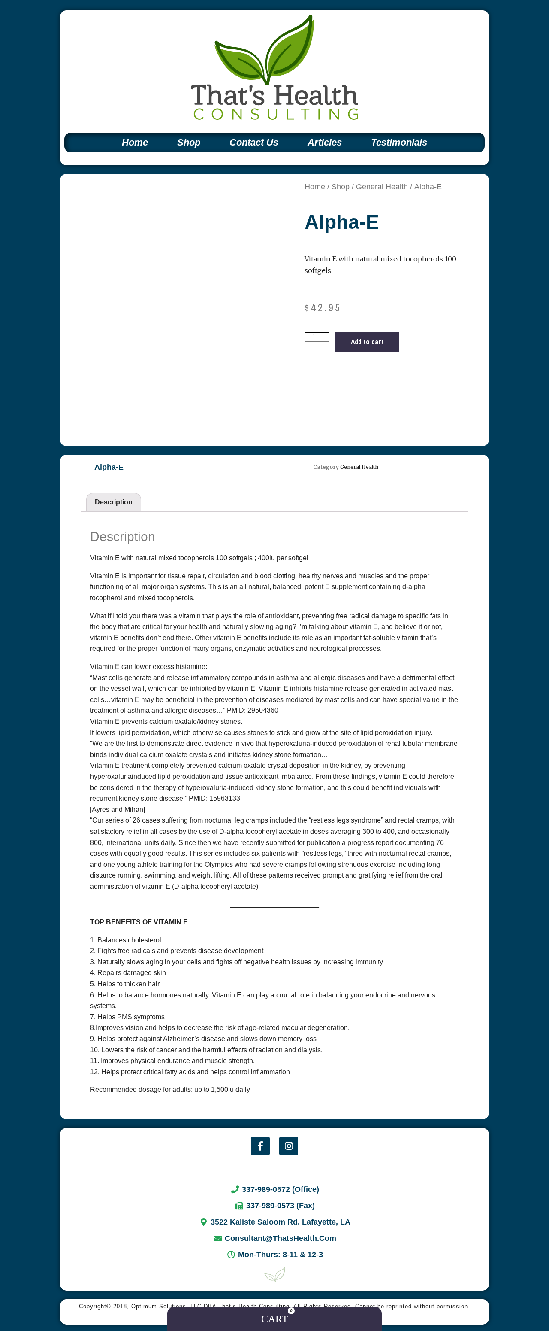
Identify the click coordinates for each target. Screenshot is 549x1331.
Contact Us (253, 142)
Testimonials (399, 142)
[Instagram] (288, 1146)
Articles (325, 142)
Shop (188, 142)
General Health (382, 186)
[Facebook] (260, 1146)
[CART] (274, 1319)
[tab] (113, 502)
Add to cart (367, 341)
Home (135, 142)
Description (114, 502)
